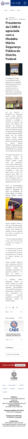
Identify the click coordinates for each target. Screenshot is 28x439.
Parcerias (12, 10)
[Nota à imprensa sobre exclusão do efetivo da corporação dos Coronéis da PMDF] (14, 326)
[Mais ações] (21, 18)
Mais (18, 10)
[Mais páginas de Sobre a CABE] (17, 385)
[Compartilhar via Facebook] (6, 307)
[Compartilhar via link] (17, 307)
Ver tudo (20, 318)
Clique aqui (18, 412)
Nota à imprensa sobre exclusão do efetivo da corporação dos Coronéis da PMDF (13, 334)
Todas (5, 10)
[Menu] (25, 3)
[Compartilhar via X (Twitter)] (9, 307)
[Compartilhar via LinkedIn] (13, 307)
